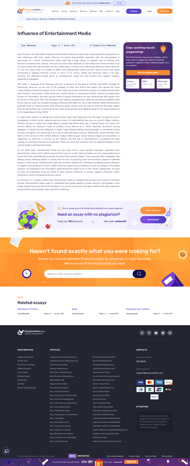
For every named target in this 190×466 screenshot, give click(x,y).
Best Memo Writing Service (61, 372)
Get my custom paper (148, 72)
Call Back (133, 11)
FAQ (101, 11)
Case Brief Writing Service (103, 365)
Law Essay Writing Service (103, 414)
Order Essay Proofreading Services (107, 441)
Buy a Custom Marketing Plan (62, 399)
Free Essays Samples (26, 365)
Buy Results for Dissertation (104, 357)
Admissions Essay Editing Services (64, 361)
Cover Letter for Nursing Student (106, 376)
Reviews (93, 11)
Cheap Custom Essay (101, 372)
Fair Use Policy (151, 456)
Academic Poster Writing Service (63, 357)
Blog (117, 11)
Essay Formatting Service (103, 388)
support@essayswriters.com (149, 373)
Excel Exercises (99, 399)
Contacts (109, 11)
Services (55, 11)
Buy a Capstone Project (59, 391)
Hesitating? (153, 219)
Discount (73, 11)
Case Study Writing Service (104, 368)
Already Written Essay (59, 368)
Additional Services (25, 357)
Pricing (64, 11)
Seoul (74, 309)
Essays (35, 19)
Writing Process (23, 376)
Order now (165, 11)
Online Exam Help (100, 437)
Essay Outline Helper (101, 391)
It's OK (119, 3)
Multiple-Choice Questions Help (106, 434)
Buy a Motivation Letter (59, 422)
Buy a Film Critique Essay (60, 407)
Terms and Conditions (115, 456)
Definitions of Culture (27, 309)
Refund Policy (167, 456)
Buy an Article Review (59, 441)
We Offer (20, 384)
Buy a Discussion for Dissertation (63, 403)
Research (43, 19)
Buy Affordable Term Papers (61, 434)
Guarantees (22, 380)
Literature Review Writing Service (106, 418)
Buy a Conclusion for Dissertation (63, 395)
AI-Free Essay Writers (59, 365)
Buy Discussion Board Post (104, 380)
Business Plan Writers (58, 384)
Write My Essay (153, 210)
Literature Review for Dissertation (106, 422)
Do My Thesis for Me (101, 384)
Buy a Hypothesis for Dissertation (64, 414)
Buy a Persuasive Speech (60, 426)
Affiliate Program (24, 368)
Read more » (105, 3)
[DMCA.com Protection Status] (80, 457)
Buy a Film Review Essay (60, 411)
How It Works (22, 372)
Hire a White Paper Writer (103, 407)
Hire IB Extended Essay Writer (105, 411)
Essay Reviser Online (101, 395)
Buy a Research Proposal (60, 430)
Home (28, 19)
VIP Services (22, 361)
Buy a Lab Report (57, 418)
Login (149, 11)
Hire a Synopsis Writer (102, 403)
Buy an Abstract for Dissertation (63, 437)
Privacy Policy (134, 456)
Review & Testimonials (26, 388)
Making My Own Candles (138, 309)
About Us (83, 11)
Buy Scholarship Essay (102, 361)
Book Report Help (57, 380)
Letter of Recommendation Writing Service (110, 430)
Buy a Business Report (59, 388)
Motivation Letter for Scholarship (106, 426)
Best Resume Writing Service (62, 376)
